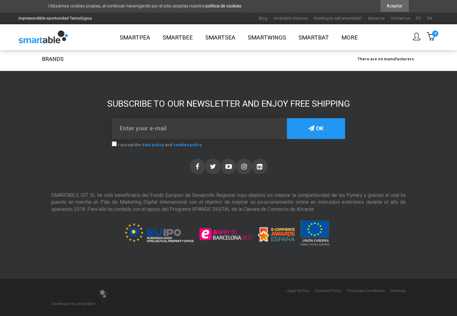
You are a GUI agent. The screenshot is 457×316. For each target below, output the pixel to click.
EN (429, 18)
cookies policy (187, 144)
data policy (153, 144)
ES (418, 18)
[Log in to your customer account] (416, 37)
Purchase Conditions (366, 290)
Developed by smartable (73, 303)
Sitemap (398, 290)
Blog (263, 18)
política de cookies (223, 5)
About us (376, 18)
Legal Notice (297, 290)
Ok (319, 128)
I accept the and (160, 144)
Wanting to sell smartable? (338, 18)
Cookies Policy (328, 290)
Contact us (400, 18)
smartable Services (291, 18)
